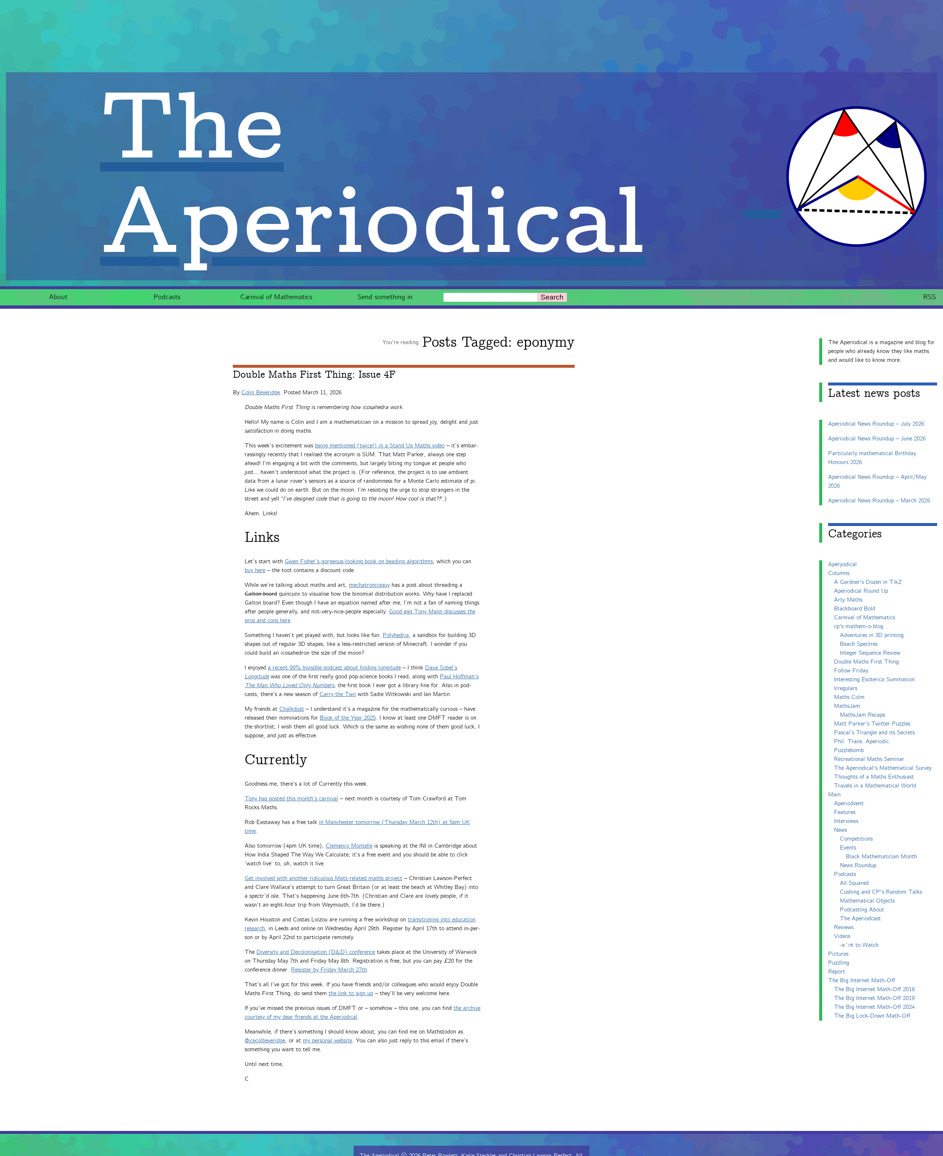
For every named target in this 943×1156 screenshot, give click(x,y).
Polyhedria (396, 635)
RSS (929, 297)
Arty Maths (848, 599)
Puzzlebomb (849, 750)
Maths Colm (849, 697)
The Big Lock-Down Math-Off (872, 1016)
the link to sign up (351, 993)
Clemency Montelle (349, 845)
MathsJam (847, 706)
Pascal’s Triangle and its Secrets (874, 732)
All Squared (854, 883)
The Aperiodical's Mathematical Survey (883, 768)
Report (836, 971)
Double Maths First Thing (866, 661)
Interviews (846, 821)
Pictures (838, 954)
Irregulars (845, 688)
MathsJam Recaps (862, 715)
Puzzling (838, 962)
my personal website (327, 1040)
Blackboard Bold (854, 608)
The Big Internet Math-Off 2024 (874, 1007)
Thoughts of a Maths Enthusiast (874, 777)
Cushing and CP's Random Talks (881, 892)
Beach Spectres (858, 644)
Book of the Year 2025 (348, 717)
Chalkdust (291, 709)
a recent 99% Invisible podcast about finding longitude (334, 667)
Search (552, 297)
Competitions (856, 838)
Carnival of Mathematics (276, 297)
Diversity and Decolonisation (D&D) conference (315, 952)
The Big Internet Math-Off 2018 (874, 989)
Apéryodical (842, 564)
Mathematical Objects (867, 900)
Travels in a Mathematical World (875, 785)
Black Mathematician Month (881, 856)
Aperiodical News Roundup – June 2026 (877, 438)
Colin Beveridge (260, 392)
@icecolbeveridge (265, 1040)
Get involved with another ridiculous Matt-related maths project (323, 878)
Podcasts (167, 297)
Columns (838, 573)
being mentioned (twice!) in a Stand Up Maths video (380, 445)
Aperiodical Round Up (861, 591)
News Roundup (858, 865)
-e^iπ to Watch (859, 945)
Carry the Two (337, 694)
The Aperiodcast (860, 918)
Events (848, 847)
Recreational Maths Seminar (869, 759)
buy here (255, 570)
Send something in (385, 297)
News (840, 830)
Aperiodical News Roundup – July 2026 (876, 424)
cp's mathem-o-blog (858, 626)
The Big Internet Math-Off (861, 980)
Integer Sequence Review (870, 653)
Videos (842, 936)
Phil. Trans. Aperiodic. (862, 741)
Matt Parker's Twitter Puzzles (872, 723)
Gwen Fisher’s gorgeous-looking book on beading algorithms (359, 561)
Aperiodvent (848, 803)
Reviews (843, 927)
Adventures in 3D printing (872, 635)
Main (834, 794)
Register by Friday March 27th (329, 969)
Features (844, 812)
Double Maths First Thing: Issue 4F (314, 374)
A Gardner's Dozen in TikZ (868, 582)
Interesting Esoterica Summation (874, 679)
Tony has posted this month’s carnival (291, 798)
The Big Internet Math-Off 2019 (874, 998)
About (58, 297)
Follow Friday (851, 670)
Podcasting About (862, 909)
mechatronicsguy (369, 585)
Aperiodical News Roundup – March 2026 (879, 500)
